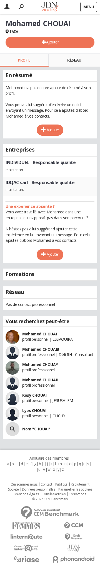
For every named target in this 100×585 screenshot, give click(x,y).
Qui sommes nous (24, 484)
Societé (13, 489)
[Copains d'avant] (26, 548)
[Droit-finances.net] (73, 536)
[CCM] (73, 525)
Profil (24, 60)
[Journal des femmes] (26, 525)
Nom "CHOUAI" (36, 429)
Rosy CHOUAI (34, 395)
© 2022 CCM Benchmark (50, 499)
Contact (46, 484)
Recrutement (80, 484)
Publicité (61, 484)
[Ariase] (26, 559)
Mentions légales (26, 494)
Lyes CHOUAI (34, 410)
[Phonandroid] (73, 559)
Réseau (74, 60)
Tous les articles (54, 494)
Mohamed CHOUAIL (40, 379)
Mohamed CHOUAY (40, 364)
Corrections (77, 494)
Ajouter (52, 42)
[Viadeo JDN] (73, 548)
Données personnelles (38, 489)
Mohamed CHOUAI (39, 334)
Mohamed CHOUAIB (40, 349)
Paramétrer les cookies (75, 489)
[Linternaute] (26, 537)
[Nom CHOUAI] (12, 429)
